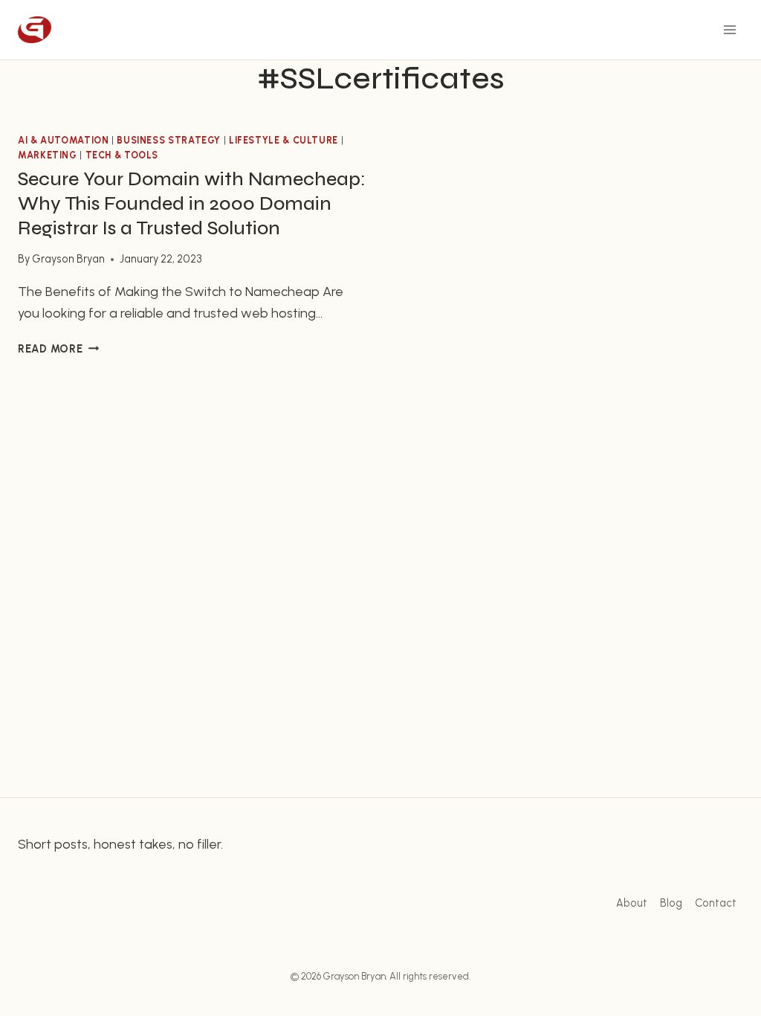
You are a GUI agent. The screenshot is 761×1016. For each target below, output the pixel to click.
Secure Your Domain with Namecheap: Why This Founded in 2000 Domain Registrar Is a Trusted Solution (192, 203)
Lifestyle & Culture (283, 140)
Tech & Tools (122, 155)
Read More (58, 349)
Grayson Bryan (68, 259)
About (631, 903)
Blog (671, 903)
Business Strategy (169, 140)
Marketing (47, 155)
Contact (715, 903)
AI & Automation (63, 140)
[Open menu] (729, 29)
